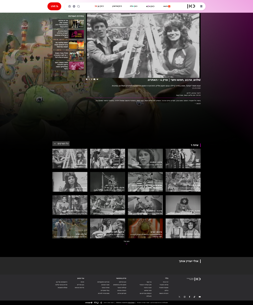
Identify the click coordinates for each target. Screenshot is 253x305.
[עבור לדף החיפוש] (78, 6)
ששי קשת (179, 95)
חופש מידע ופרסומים (119, 285)
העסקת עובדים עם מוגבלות (146, 295)
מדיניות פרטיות (79, 287)
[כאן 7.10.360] (99, 6)
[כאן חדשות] (167, 6)
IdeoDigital (131, 302)
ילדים (189, 93)
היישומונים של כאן (61, 282)
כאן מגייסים (122, 282)
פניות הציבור (105, 287)
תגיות (82, 282)
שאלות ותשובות (62, 287)
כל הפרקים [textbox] (63, 143)
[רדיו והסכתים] (134, 6)
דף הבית (165, 282)
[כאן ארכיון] (117, 6)
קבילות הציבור (122, 287)
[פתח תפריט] (201, 6)
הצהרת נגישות (163, 293)
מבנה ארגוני (148, 287)
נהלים (166, 290)
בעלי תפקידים (105, 290)
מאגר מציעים (105, 285)
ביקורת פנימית (121, 290)
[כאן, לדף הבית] (189, 6)
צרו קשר (149, 282)
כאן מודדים (80, 285)
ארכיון (194, 93)
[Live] (54, 6)
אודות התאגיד (164, 285)
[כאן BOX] (150, 6)
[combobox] (61, 143)
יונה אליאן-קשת (189, 95)
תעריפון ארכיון (122, 293)
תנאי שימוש (148, 290)
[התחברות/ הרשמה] (70, 6)
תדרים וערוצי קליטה (61, 285)
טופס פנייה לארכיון (103, 293)
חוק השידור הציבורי (146, 285)
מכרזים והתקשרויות (103, 282)
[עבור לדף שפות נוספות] (74, 6)
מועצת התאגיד (163, 287)
